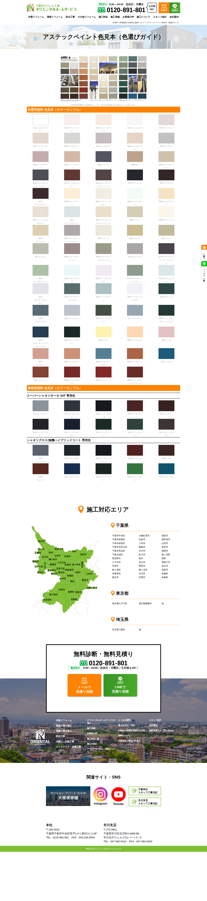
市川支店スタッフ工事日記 (147, 802)
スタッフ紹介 (160, 17)
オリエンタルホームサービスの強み (101, 721)
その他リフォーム (87, 17)
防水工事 (70, 17)
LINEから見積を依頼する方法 (131, 730)
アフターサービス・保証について (101, 750)
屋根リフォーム (55, 17)
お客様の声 (128, 17)
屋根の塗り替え (64, 725)
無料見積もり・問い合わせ (161, 730)
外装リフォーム (64, 720)
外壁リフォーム (36, 17)
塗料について (124, 735)
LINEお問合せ (204, 274)
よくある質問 (124, 720)
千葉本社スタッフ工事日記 (147, 791)
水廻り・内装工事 (65, 741)
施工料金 (103, 17)
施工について (143, 17)
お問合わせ (204, 255)
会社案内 (174, 17)
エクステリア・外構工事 (68, 746)
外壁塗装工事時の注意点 (129, 741)
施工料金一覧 (93, 738)
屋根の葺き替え (64, 731)
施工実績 (115, 17)
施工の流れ (92, 744)
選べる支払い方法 (126, 725)
